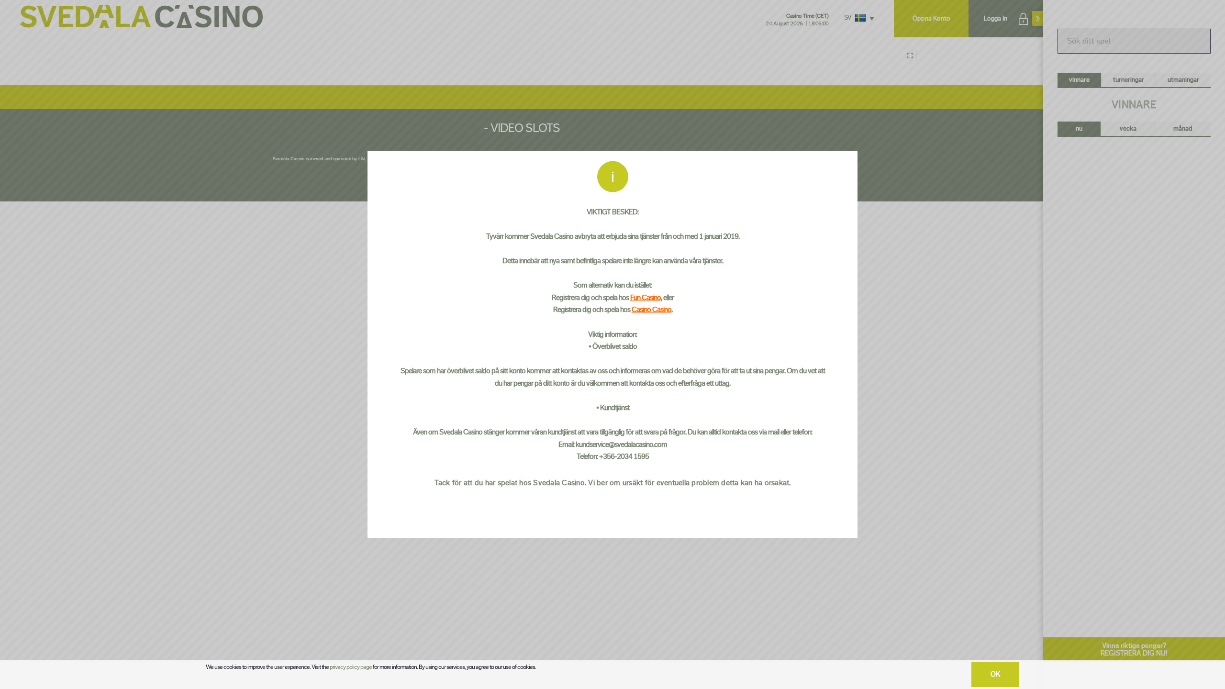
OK (996, 674)
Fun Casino (645, 297)
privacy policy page (351, 667)
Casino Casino (651, 309)
